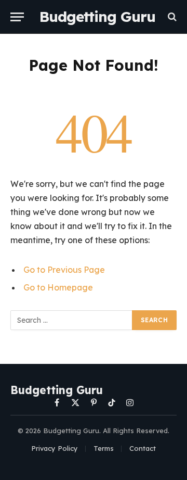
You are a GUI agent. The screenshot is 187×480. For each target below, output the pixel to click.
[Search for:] (71, 320)
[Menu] (17, 17)
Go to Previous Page (64, 269)
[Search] (171, 17)
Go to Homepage (58, 287)
